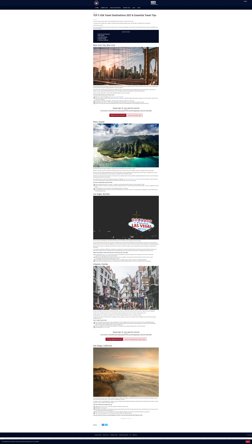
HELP (133, 7)
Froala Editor (128, 418)
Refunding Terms (114, 434)
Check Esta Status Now (134, 115)
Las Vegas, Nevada (102, 37)
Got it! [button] (247, 441)
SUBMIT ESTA (104, 7)
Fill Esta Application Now (114, 339)
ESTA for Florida (106, 327)
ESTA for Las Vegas (106, 254)
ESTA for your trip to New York (117, 96)
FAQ (130, 434)
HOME (97, 7)
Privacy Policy (106, 434)
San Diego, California (103, 40)
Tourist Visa (126, 7)
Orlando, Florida (102, 38)
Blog (138, 7)
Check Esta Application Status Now (134, 339)
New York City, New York (104, 34)
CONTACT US (134, 434)
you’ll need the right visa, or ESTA (131, 179)
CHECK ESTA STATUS (115, 7)
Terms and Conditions (123, 434)
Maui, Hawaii (101, 35)
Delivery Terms (98, 434)
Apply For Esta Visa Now (118, 115)
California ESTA (104, 406)
